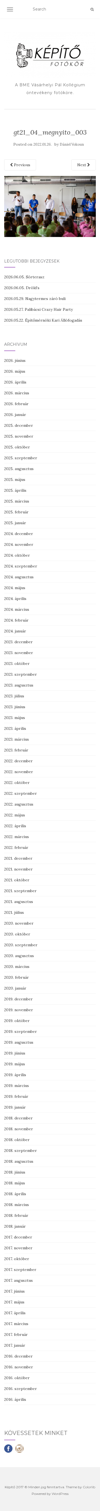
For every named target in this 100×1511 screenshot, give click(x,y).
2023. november (18, 652)
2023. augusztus (18, 685)
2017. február (16, 1334)
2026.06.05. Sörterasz (24, 276)
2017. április (15, 1312)
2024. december (18, 533)
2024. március (16, 609)
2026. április (15, 382)
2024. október (17, 555)
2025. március (16, 501)
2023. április (15, 728)
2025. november (18, 436)
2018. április (15, 1193)
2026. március (16, 392)
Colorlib (89, 1487)
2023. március (16, 739)
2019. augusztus (18, 1042)
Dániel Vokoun (72, 144)
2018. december (18, 1118)
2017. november (18, 1247)
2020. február (16, 977)
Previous (21, 164)
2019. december (18, 999)
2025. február (16, 511)
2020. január (15, 988)
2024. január (15, 631)
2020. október (17, 934)
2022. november (18, 771)
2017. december (18, 1237)
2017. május (14, 1302)
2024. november (18, 544)
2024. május (14, 587)
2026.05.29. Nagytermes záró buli (35, 298)
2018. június (14, 1172)
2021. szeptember (20, 890)
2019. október (17, 1020)
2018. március (16, 1204)
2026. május (14, 371)
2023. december (18, 641)
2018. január (15, 1226)
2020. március (16, 966)
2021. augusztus (18, 901)
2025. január (15, 522)
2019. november (18, 1009)
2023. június (14, 706)
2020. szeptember (21, 944)
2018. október (17, 1139)
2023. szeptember (20, 674)
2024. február (16, 620)
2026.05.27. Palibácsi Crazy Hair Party (38, 309)
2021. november (18, 869)
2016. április (15, 1399)
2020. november (19, 923)
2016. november (18, 1366)
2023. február (16, 750)
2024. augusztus (19, 576)
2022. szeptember (20, 793)
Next (82, 164)
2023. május (14, 717)
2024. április (15, 598)
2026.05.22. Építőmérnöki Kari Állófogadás (43, 320)
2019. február (16, 1096)
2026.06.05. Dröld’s (21, 287)
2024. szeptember (20, 566)
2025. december (18, 425)
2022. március (16, 836)
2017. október (16, 1258)
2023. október (17, 663)
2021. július (14, 912)
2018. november (18, 1128)
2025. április (15, 490)
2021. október (16, 879)
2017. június (14, 1291)
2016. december (18, 1356)
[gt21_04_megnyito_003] (50, 205)
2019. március (16, 1085)
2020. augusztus (19, 955)
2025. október (17, 447)
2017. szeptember (20, 1269)
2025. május (14, 479)
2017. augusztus (18, 1280)
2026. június (15, 360)
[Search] (92, 9)
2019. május (14, 1063)
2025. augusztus (19, 468)
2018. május (14, 1182)
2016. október (17, 1377)
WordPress (60, 1494)
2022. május (14, 815)
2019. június (14, 1053)
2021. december (18, 858)
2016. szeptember (20, 1388)
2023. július (14, 695)
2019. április (15, 1074)
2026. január (15, 414)
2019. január (15, 1107)
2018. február (16, 1215)
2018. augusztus (18, 1161)
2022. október (17, 782)
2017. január (14, 1345)
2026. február (16, 403)
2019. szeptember (20, 1031)
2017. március (16, 1323)
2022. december (18, 760)
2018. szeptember (20, 1150)
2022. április (15, 825)
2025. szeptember (20, 457)
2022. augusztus (18, 804)
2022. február (16, 847)
